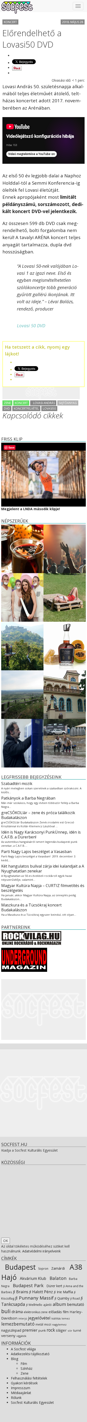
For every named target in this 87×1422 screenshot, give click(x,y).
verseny (8, 1335)
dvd (7, 408)
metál (39, 1324)
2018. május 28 (72, 22)
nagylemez (59, 1324)
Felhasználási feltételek (29, 1378)
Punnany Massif (36, 1298)
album (59, 1304)
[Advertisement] (41, 393)
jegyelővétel (39, 1318)
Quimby (62, 1298)
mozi (47, 1324)
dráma (17, 1311)
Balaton (57, 1278)
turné (77, 1330)
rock (51, 1330)
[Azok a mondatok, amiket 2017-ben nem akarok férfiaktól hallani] (22, 597)
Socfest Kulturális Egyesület (32, 1402)
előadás (55, 1311)
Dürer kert (53, 1286)
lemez (66, 1318)
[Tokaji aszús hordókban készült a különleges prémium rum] (65, 645)
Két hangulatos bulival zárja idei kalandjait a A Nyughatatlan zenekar (42, 868)
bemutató (75, 1304)
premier (29, 1330)
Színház (26, 1368)
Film (24, 1363)
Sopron (42, 1269)
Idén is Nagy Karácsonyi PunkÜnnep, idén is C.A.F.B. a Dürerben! (41, 834)
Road (76, 1298)
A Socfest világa (23, 1349)
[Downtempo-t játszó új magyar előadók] (65, 597)
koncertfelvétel (26, 408)
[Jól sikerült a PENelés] (65, 694)
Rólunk (16, 1397)
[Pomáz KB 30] (22, 694)
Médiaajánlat (21, 1392)
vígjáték (21, 1336)
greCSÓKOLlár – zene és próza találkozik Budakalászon (38, 815)
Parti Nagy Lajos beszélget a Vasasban (36, 851)
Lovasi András (43, 403)
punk (42, 1330)
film (66, 1312)
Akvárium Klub (32, 1278)
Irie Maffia (64, 1291)
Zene (7, 403)
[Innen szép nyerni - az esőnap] (65, 742)
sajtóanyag (68, 403)
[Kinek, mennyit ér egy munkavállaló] (22, 742)
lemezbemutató (18, 1324)
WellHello (35, 1304)
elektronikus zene (36, 1312)
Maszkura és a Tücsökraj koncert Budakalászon (31, 907)
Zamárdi (57, 1268)
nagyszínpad (11, 1330)
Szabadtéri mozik (16, 783)
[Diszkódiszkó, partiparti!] (65, 548)
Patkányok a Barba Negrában (28, 798)
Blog (14, 1358)
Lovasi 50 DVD (31, 325)
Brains (21, 1291)
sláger (61, 1330)
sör (70, 1330)
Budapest (19, 1267)
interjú (22, 1318)
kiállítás (56, 1318)
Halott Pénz (42, 1291)
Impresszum (20, 1388)
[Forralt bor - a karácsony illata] (22, 548)
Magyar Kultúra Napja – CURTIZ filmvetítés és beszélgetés (42, 888)
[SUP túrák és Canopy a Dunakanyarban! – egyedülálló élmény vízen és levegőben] (22, 645)
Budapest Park (28, 1285)
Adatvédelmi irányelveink (41, 1251)
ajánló (47, 1305)
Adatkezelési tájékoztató (30, 1354)
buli (6, 1311)
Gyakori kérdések (24, 1383)
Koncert (10, 22)
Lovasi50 (49, 408)
